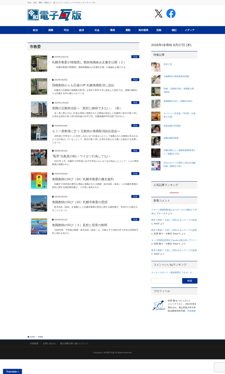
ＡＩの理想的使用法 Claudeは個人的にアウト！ (174, 240)
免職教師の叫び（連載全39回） (178, 101)
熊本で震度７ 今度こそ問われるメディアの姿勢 (174, 220)
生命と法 (167, 64)
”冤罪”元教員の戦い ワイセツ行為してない (81, 156)
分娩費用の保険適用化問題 (176, 76)
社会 (135, 57)
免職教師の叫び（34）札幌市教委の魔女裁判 (83, 179)
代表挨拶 (191, 311)
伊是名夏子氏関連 (172, 126)
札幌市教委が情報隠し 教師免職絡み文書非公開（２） (89, 62)
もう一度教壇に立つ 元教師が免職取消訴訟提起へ (86, 131)
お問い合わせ (49, 343)
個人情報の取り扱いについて (74, 343)
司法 (135, 79)
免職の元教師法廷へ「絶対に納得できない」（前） (87, 108)
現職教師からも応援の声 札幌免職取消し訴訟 (83, 85)
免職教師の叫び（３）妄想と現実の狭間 (79, 225)
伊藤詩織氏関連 (170, 138)
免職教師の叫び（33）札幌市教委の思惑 (79, 202)
